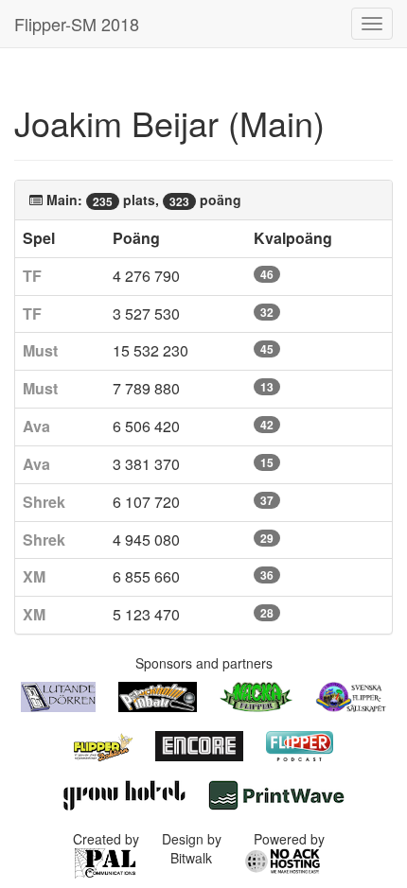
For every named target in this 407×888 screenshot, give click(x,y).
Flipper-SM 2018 (76, 23)
